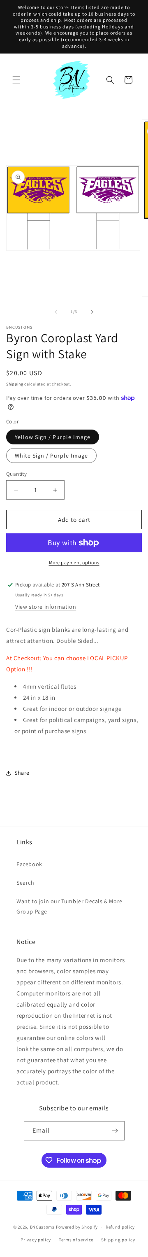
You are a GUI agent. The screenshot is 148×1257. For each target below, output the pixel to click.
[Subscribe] (115, 1130)
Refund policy (120, 1227)
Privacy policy (36, 1240)
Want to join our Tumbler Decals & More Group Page (69, 906)
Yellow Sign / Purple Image (52, 437)
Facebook (29, 864)
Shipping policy (118, 1240)
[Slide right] (92, 312)
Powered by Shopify (77, 1227)
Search (25, 882)
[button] (16, 80)
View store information (45, 606)
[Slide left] (56, 312)
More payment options (74, 562)
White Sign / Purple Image (51, 455)
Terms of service (76, 1240)
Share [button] (22, 772)
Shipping (14, 384)
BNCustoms (42, 1227)
